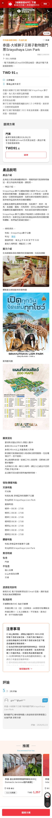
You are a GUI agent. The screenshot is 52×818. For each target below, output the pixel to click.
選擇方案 (26, 812)
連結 (13, 236)
